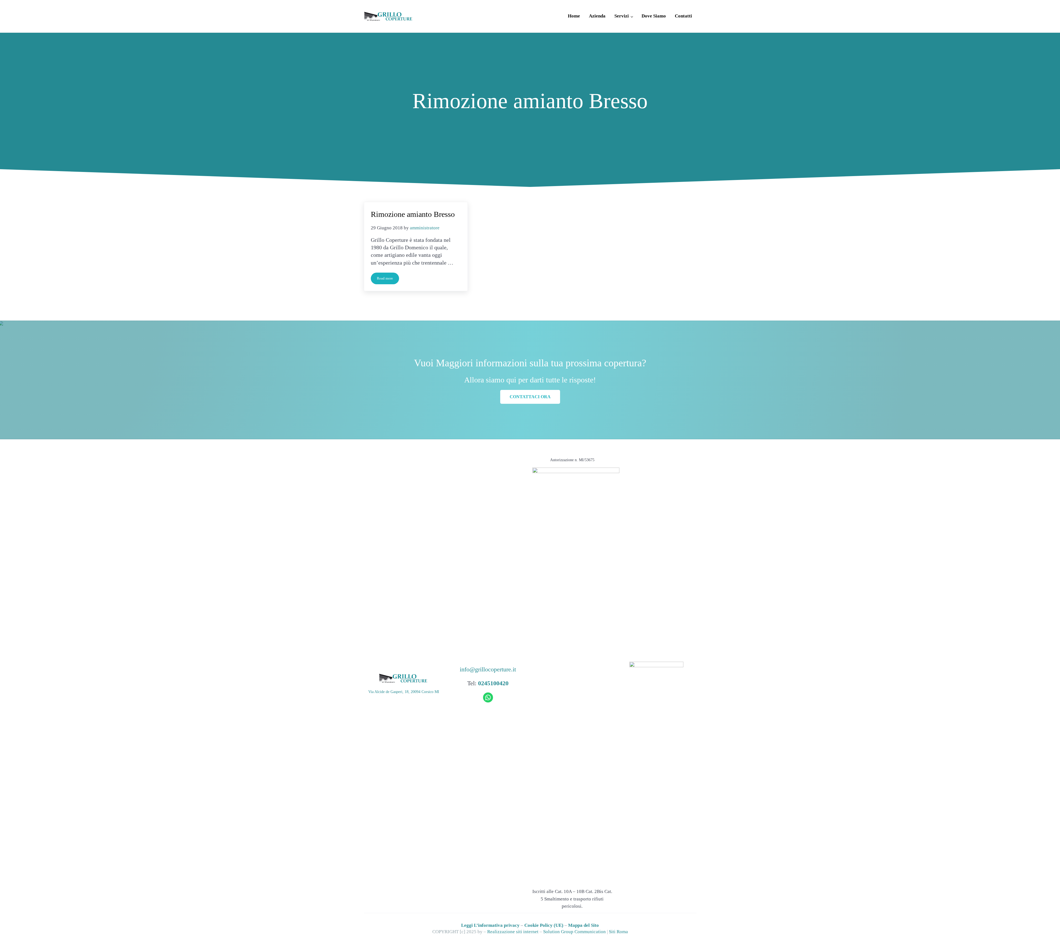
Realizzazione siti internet (512, 931)
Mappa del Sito (583, 925)
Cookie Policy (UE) (543, 925)
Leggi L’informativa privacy (490, 925)
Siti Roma (618, 931)
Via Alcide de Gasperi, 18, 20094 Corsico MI (403, 692)
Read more (388, 279)
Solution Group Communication (574, 931)
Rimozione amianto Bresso (413, 214)
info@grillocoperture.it (488, 669)
